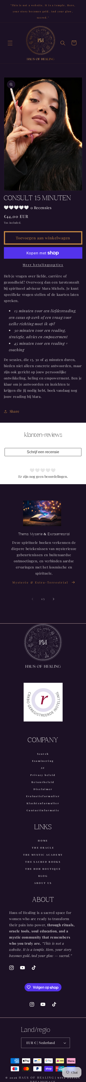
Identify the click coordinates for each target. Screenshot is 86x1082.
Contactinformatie (43, 810)
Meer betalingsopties (43, 264)
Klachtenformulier (43, 803)
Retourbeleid (43, 782)
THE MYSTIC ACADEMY (43, 854)
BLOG (43, 875)
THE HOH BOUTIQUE (43, 868)
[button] (10, 42)
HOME (43, 840)
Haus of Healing (36, 1077)
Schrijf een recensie (43, 452)
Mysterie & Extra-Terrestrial (40, 582)
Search (43, 753)
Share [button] (14, 411)
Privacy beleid (42, 775)
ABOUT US (43, 883)
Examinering (43, 760)
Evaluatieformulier (43, 796)
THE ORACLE (43, 847)
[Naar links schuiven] (32, 599)
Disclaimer (43, 789)
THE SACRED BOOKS (43, 861)
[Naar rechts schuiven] (54, 599)
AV (43, 768)
